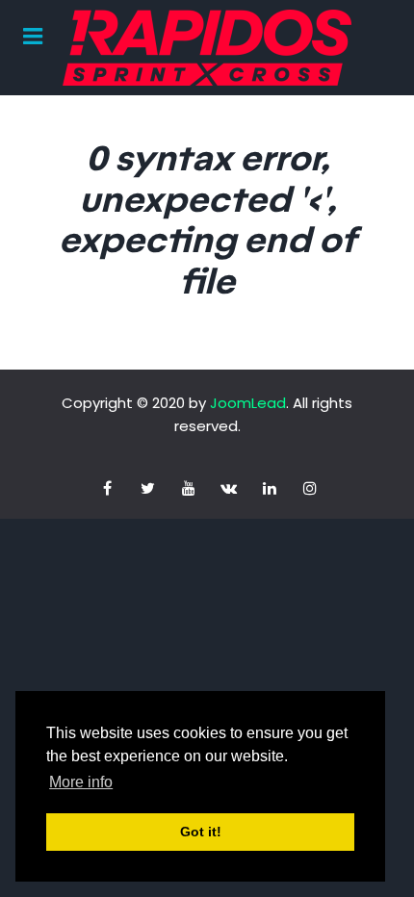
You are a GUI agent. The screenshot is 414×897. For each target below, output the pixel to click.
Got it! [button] (200, 831)
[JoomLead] (207, 48)
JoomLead (248, 403)
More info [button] (81, 782)
